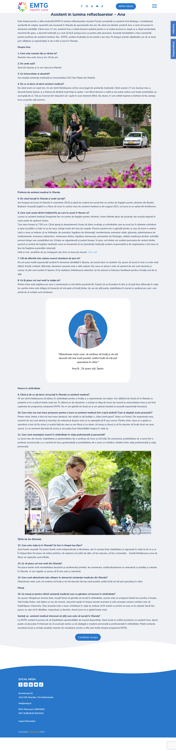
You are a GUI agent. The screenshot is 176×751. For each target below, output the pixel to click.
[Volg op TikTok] (102, 6)
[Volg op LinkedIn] (92, 6)
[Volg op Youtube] (97, 6)
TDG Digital (34, 732)
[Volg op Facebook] (82, 6)
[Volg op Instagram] (87, 6)
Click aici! (92, 252)
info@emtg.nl (24, 703)
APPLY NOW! (126, 6)
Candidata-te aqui (88, 637)
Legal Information (26, 721)
